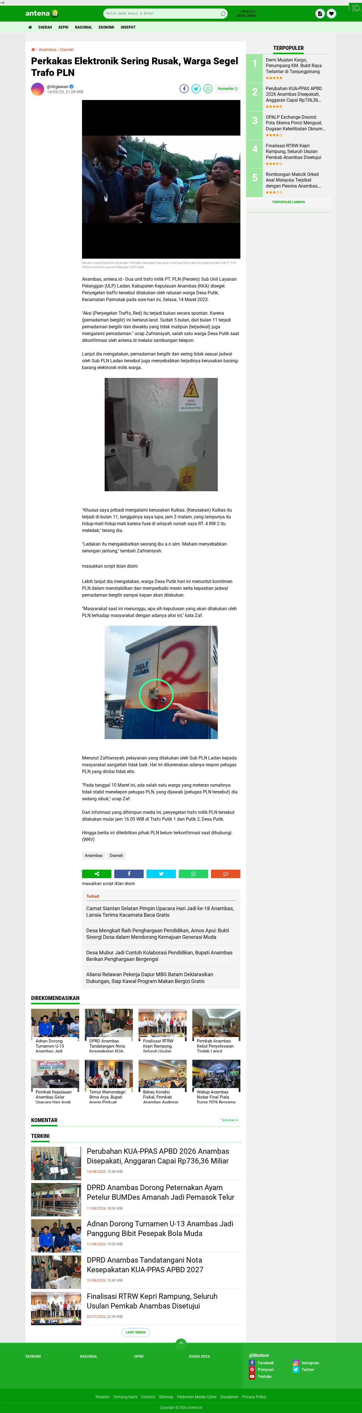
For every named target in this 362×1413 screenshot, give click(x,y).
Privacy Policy (254, 1397)
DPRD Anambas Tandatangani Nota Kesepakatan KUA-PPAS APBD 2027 (145, 1265)
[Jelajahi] (355, 8)
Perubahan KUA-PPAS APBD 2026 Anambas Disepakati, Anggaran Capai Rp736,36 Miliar (158, 1156)
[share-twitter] (196, 88)
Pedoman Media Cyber (197, 1397)
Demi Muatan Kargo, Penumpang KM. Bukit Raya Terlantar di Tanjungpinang (294, 66)
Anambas (94, 855)
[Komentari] (225, 874)
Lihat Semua (136, 1332)
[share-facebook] (184, 88)
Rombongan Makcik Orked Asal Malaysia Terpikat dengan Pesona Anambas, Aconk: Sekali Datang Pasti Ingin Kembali (293, 180)
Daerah (45, 27)
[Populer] (331, 13)
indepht (128, 27)
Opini (139, 1356)
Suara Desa (199, 1356)
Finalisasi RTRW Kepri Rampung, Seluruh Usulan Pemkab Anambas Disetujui (152, 1301)
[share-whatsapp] (207, 88)
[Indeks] (320, 13)
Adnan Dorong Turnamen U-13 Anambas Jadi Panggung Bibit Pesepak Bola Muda (160, 1229)
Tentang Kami (125, 1397)
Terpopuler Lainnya (288, 202)
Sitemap (166, 1397)
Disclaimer (229, 1397)
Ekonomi (106, 27)
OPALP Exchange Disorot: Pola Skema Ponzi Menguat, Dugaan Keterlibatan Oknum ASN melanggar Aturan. (294, 123)
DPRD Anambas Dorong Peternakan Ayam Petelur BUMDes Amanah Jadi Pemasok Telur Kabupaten (160, 1197)
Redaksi (102, 1397)
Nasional (83, 27)
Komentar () (228, 88)
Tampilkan (228, 1120)
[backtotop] (181, 1344)
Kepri (63, 27)
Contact (148, 1397)
